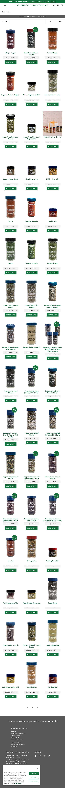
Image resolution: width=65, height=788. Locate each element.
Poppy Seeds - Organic (10, 645)
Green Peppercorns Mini (31, 95)
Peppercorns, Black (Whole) (10, 392)
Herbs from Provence (52, 95)
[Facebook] (35, 756)
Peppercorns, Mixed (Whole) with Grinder (52, 434)
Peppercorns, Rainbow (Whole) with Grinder (31, 478)
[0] (62, 5)
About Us (11, 721)
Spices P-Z (8, 11)
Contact (36, 721)
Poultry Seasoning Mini (10, 687)
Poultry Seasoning (52, 645)
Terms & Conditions (15, 742)
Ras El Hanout (53, 687)
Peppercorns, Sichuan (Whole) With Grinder (10, 520)
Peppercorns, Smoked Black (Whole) (31, 520)
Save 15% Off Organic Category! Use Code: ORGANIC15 (32, 16)
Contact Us (13, 731)
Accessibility (14, 746)
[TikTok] (49, 756)
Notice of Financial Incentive (17, 744)
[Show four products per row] (6, 21)
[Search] (54, 5)
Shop (42, 721)
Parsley (10, 263)
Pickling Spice (31, 561)
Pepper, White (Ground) (31, 347)
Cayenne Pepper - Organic (10, 95)
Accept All (33, 773)
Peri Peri (10, 561)
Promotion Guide (15, 737)
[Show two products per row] (3, 21)
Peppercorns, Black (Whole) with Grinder (31, 392)
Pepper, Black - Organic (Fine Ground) (10, 348)
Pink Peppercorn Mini (10, 603)
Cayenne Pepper (52, 53)
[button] (42, 1)
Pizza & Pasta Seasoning (31, 603)
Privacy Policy (17, 783)
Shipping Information (16, 735)
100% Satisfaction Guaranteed (18, 733)
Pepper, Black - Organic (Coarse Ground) (52, 306)
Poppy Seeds (52, 603)
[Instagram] (40, 756)
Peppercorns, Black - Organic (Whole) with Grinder (10, 435)
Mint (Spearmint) (31, 179)
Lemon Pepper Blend (10, 179)
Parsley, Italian (52, 263)
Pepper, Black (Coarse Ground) (10, 306)
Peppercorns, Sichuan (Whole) (52, 478)
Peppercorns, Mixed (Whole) (31, 434)
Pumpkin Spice (31, 687)
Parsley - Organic (31, 263)
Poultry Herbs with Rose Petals (31, 646)
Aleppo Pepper (10, 53)
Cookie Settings (34, 781)
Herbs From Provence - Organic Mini (31, 138)
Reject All (33, 777)
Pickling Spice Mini (52, 561)
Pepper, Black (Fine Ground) (31, 306)
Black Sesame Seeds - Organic (31, 54)
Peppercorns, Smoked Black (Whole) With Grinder (52, 520)
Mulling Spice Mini (52, 179)
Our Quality (20, 721)
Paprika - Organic (31, 221)
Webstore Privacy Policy (17, 740)
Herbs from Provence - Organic (10, 138)
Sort (50, 21)
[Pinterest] (44, 756)
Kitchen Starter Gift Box (52, 137)
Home (3, 11)
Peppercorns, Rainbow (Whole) (10, 478)
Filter (59, 21)
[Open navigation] (5, 5)
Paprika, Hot (52, 221)
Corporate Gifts (51, 721)
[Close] (37, 768)
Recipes (29, 721)
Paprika (10, 221)
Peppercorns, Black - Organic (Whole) (52, 392)
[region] (21, 775)
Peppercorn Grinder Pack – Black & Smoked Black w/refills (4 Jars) (52, 349)
